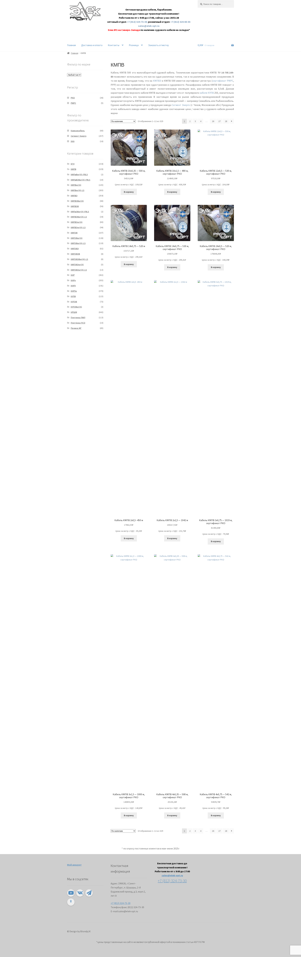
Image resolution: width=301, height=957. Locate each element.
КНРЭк (74, 291)
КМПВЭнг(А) (76, 222)
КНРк (73, 280)
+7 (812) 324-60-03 (180, 21)
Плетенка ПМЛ (78, 317)
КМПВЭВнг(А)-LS (79, 216)
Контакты (113, 45)
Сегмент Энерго (181, 105)
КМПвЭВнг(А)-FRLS (80, 211)
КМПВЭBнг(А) (77, 201)
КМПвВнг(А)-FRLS (79, 174)
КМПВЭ (157, 80)
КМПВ (73, 169)
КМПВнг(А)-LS (77, 190)
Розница (134, 45)
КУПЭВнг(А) (76, 306)
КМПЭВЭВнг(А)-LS (79, 259)
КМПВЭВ (75, 206)
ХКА (72, 141)
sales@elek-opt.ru (148, 25)
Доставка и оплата (91, 45)
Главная (71, 45)
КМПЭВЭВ (75, 253)
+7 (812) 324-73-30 (120, 903)
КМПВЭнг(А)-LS (78, 227)
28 (226, 121)
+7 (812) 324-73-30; (137, 21)
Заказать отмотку (158, 45)
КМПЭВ (74, 232)
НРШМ (74, 312)
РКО (73, 97)
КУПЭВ (74, 301)
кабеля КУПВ (207, 92)
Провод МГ (76, 328)
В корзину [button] (129, 191)
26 (213, 121)
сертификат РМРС (222, 80)
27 (219, 121)
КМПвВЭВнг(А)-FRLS (80, 179)
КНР (73, 275)
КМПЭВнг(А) (76, 238)
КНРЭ (73, 285)
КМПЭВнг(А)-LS (78, 243)
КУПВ (73, 296)
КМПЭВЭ (75, 248)
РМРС (73, 103)
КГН (72, 163)
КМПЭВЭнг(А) (77, 264)
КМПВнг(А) (76, 185)
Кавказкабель (78, 130)
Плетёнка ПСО (78, 322)
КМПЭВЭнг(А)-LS (79, 269)
